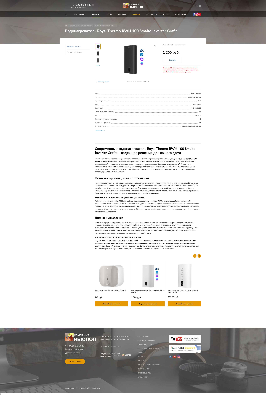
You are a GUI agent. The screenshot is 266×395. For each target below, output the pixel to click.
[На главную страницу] (133, 5)
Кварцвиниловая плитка (148, 349)
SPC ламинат (143, 336)
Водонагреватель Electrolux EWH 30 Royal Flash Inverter (183, 291)
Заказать (172, 60)
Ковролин (142, 353)
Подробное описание (111, 304)
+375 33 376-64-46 (75, 349)
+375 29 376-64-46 (81, 4)
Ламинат (141, 357)
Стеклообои (143, 377)
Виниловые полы (145, 345)
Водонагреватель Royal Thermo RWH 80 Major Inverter (147, 291)
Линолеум (142, 361)
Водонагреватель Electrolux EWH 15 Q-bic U (110, 290)
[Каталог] (66, 25)
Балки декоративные (146, 341)
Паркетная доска (145, 369)
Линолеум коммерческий (149, 365)
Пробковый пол (144, 373)
